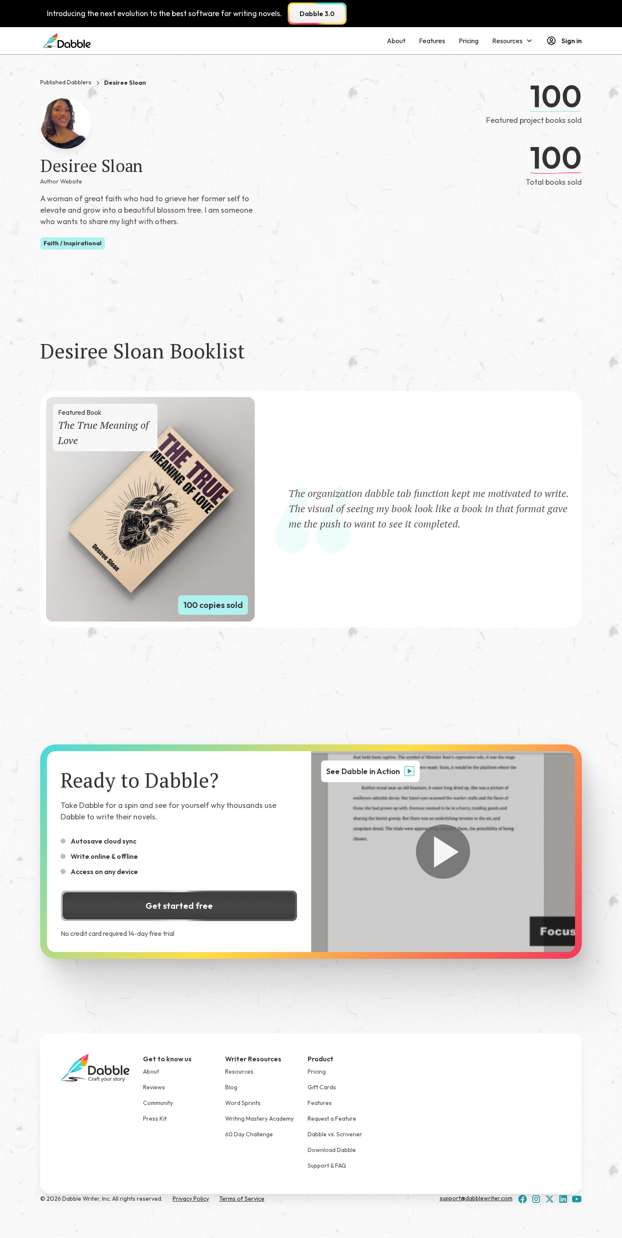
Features (432, 40)
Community (158, 1103)
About (396, 40)
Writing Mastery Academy (259, 1118)
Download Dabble (332, 1150)
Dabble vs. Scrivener (335, 1134)
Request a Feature (332, 1118)
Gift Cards (322, 1087)
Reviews (154, 1087)
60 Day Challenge (249, 1134)
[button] (512, 40)
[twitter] (550, 1199)
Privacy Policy (191, 1198)
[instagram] (536, 1199)
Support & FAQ (327, 1165)
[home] (67, 41)
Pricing (469, 40)
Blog (231, 1087)
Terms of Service (241, 1198)
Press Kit (155, 1118)
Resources (239, 1071)
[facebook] (522, 1199)
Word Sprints (243, 1103)
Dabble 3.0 (317, 13)
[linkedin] (563, 1199)
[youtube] (577, 1199)
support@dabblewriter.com (476, 1198)
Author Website (61, 181)
